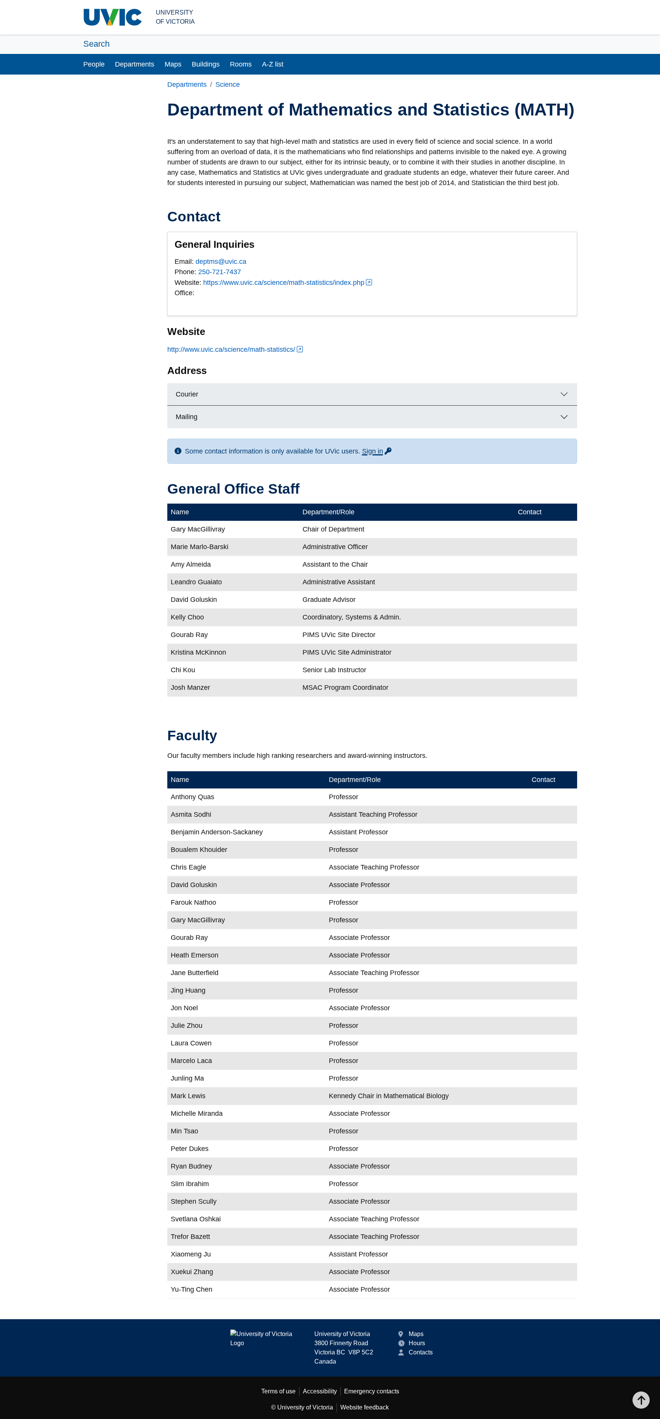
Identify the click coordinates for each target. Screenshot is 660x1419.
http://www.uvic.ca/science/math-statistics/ (231, 349)
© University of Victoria (302, 1407)
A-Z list (272, 64)
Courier (187, 394)
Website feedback (364, 1407)
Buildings (206, 64)
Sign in (377, 451)
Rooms (241, 64)
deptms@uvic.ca (221, 261)
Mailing (186, 417)
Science (227, 84)
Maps (173, 64)
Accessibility (320, 1391)
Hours (417, 1343)
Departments (134, 64)
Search (96, 44)
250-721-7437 (219, 272)
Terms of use (278, 1391)
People (94, 64)
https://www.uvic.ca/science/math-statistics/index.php (283, 282)
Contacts (421, 1352)
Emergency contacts (371, 1391)
